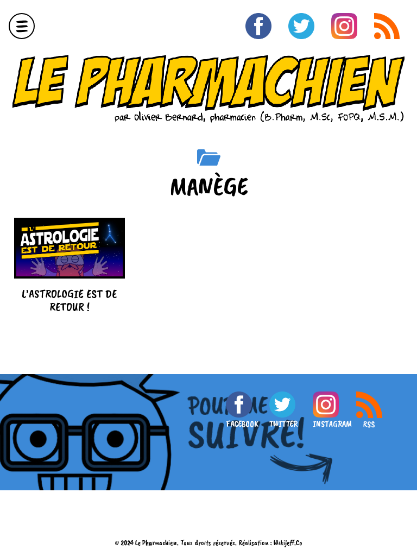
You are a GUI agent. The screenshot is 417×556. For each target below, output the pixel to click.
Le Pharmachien (156, 542)
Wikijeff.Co (288, 542)
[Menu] (22, 26)
